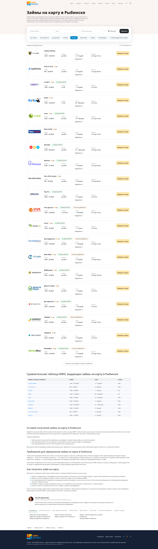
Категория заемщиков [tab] (105, 510)
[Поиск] (130, 3)
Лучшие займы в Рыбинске (88, 518)
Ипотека (86, 3)
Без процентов (44, 38)
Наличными (83, 38)
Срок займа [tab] (93, 510)
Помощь (120, 3)
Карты (72, 3)
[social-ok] (127, 537)
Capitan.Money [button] (32, 383)
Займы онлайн (39, 527)
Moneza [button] (30, 408)
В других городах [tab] (119, 510)
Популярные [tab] (33, 510)
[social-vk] (124, 537)
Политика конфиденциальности (36, 544)
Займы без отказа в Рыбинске (39, 515)
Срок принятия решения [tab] (59, 510)
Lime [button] (29, 397)
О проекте (100, 537)
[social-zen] (130, 537)
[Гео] (126, 3)
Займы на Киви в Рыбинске (63, 515)
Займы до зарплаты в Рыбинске (39, 518)
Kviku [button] (29, 394)
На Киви (65, 38)
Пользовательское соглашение (54, 544)
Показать (124, 31)
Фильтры (113, 31)
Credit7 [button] (30, 390)
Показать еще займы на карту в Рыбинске (79, 363)
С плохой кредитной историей (118, 38)
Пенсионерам (102, 38)
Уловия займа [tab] (73, 510)
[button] (79, 59)
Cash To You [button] (31, 387)
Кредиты (79, 3)
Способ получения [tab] (44, 510)
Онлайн (93, 38)
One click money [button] (32, 412)
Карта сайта (109, 537)
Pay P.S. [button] (30, 415)
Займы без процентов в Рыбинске (40, 516)
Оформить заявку (122, 53)
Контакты (118, 537)
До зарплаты (56, 38)
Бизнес (107, 3)
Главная (29, 527)
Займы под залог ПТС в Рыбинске (65, 516)
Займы (93, 3)
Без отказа (34, 38)
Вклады (100, 3)
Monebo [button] (30, 404)
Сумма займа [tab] (83, 510)
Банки (113, 3)
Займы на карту (50, 527)
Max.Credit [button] (31, 401)
